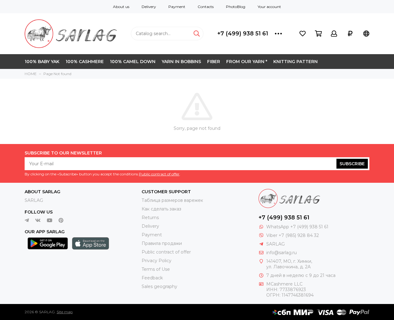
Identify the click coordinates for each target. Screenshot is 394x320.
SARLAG (34, 200)
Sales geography (159, 286)
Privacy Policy (156, 260)
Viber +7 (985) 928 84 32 (292, 235)
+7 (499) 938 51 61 (242, 33)
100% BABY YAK (42, 61)
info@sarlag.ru (281, 252)
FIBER (213, 61)
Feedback (152, 278)
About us (121, 6)
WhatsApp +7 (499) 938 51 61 (297, 227)
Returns (150, 217)
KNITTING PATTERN (295, 61)
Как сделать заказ (161, 209)
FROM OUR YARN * (246, 61)
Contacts (206, 6)
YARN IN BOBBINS (181, 61)
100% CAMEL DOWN (132, 61)
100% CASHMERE (85, 61)
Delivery (149, 6)
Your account (269, 6)
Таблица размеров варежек (172, 200)
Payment (176, 6)
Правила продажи (162, 243)
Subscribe (352, 163)
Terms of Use (156, 269)
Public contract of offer (159, 174)
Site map (65, 312)
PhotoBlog (235, 6)
